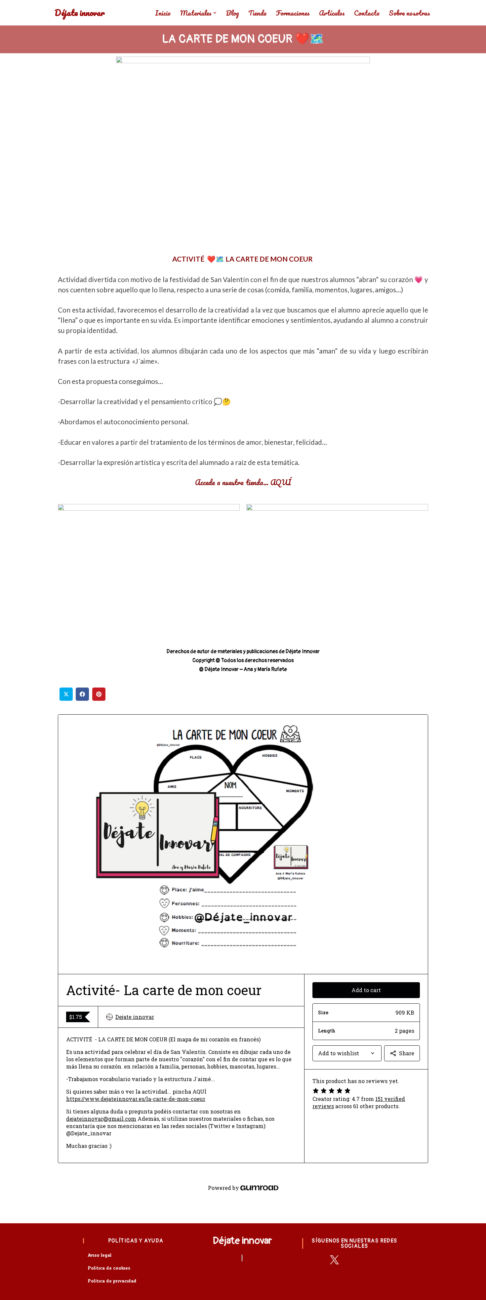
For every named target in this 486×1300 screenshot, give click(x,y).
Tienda (257, 13)
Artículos (332, 13)
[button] (215, 13)
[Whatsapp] (351, 1259)
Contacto (367, 13)
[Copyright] (386, 1259)
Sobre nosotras (409, 13)
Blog (232, 13)
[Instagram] (368, 1259)
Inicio (163, 13)
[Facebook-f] (317, 1259)
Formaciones (293, 13)
